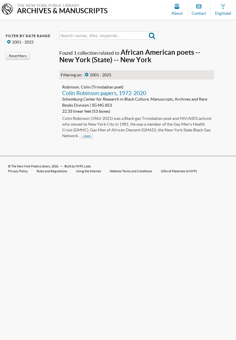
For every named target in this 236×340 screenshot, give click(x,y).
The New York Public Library (30, 166)
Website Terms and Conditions (131, 171)
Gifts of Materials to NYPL (179, 171)
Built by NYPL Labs (77, 166)
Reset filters (17, 56)
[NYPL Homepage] (7, 9)
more (87, 136)
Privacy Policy (18, 171)
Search (152, 35)
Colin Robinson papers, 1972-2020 (104, 93)
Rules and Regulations (52, 171)
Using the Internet (88, 171)
